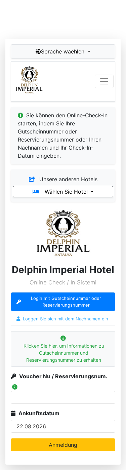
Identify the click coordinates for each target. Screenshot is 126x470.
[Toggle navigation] (104, 81)
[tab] (63, 301)
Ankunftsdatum (38, 413)
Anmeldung (63, 444)
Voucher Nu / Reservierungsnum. (63, 376)
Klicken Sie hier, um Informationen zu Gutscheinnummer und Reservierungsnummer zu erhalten (64, 353)
